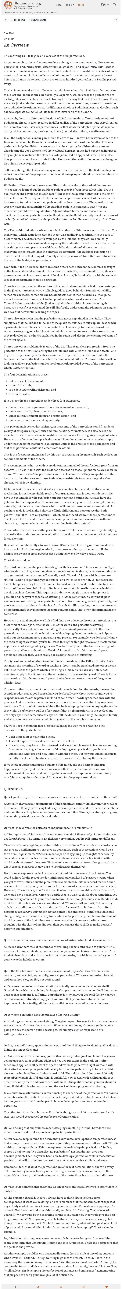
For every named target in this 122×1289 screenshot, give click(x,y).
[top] (61, 1287)
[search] (38, 1287)
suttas (59, 4)
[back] (15, 1287)
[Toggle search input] (114, 5)
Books (16, 12)
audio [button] (69, 4)
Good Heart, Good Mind (32, 12)
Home (7, 12)
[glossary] (84, 1287)
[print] (106, 1287)
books (81, 4)
